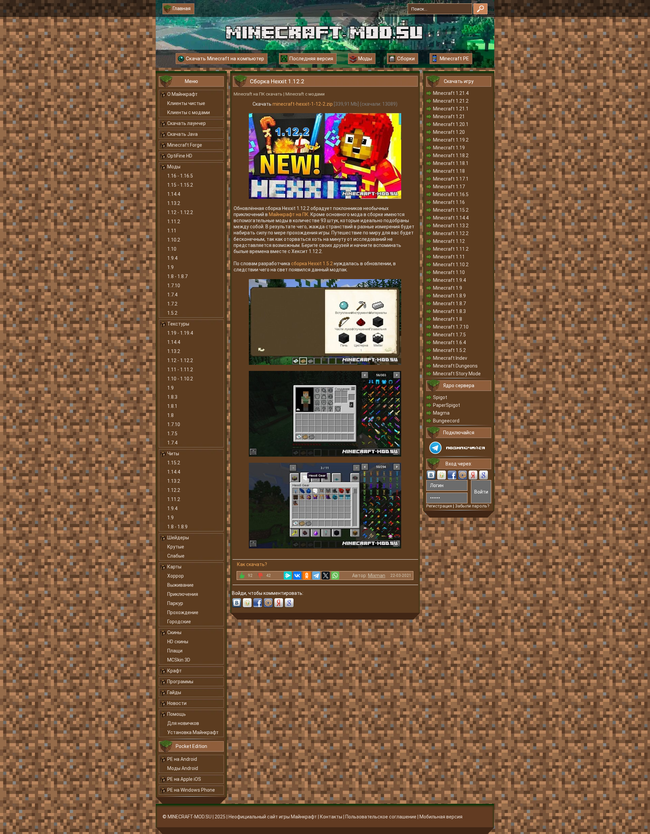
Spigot (440, 397)
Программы (180, 681)
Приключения (182, 594)
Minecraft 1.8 (447, 319)
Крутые (175, 546)
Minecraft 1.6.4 (449, 342)
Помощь (176, 714)
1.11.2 (173, 221)
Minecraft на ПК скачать (258, 94)
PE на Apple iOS (184, 779)
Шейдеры (178, 537)
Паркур (175, 603)
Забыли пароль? (472, 505)
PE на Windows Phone (191, 790)
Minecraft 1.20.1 (451, 124)
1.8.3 (172, 397)
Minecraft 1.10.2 (451, 264)
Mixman (376, 575)
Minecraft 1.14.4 (451, 218)
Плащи (174, 650)
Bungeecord (446, 420)
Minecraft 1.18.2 (451, 155)
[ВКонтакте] (297, 575)
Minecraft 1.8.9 (449, 295)
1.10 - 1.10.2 (180, 378)
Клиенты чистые (186, 103)
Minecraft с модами (305, 94)
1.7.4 (172, 294)
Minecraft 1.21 (449, 116)
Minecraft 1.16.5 (451, 194)
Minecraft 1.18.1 (451, 163)
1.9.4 (172, 258)
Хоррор (175, 576)
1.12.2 (173, 490)
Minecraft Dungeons (455, 366)
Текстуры (178, 324)
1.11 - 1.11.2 (180, 369)
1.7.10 (173, 285)
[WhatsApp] (335, 575)
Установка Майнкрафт (193, 732)
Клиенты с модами (188, 112)
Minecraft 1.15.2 (451, 210)
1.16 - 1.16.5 (180, 176)
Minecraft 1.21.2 (451, 101)
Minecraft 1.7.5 (449, 334)
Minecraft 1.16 (449, 202)
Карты (174, 566)
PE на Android (182, 759)
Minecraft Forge (184, 145)
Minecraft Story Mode (457, 373)
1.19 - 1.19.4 (180, 333)
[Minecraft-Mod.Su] (324, 32)
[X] (326, 575)
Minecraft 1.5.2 (449, 350)
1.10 (171, 249)
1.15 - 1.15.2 (180, 185)
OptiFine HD (179, 156)
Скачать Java (182, 134)
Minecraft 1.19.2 (451, 140)
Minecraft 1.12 (449, 241)
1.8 (170, 415)
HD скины (177, 641)
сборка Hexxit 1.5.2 (312, 263)
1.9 (170, 267)
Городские (179, 621)
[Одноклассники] (307, 575)
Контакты (331, 816)
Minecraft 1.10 (449, 272)
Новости (177, 703)
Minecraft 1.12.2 (451, 233)
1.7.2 (172, 304)
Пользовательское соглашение (380, 816)
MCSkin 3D (178, 660)
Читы (173, 453)
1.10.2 (173, 240)
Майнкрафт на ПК (288, 214)
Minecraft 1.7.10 (451, 327)
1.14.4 (173, 194)
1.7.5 (172, 433)
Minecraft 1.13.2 (451, 225)
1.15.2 (173, 462)
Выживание (180, 585)
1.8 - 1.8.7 (177, 276)
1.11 (171, 230)
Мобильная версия (440, 816)
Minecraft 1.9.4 (449, 280)
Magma (441, 413)
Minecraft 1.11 (449, 256)
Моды (173, 166)
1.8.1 (172, 406)
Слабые (176, 556)
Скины (174, 632)
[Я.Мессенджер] (288, 575)
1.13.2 (173, 203)
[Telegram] (316, 575)
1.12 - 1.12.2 (180, 212)
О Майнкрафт (182, 94)
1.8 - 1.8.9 (177, 526)
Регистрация (439, 505)
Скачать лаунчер (186, 123)
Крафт (174, 670)
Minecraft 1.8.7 (449, 303)
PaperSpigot (446, 405)
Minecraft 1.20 (449, 132)
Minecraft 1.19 (449, 147)
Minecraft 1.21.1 (451, 108)
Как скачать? (252, 564)
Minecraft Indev (450, 358)
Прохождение (182, 612)
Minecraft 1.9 (447, 288)
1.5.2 (172, 313)
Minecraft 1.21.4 (451, 93)
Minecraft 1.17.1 (451, 179)
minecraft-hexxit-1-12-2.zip (303, 104)
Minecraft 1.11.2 (451, 249)
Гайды (174, 692)
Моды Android (182, 768)
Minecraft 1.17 (449, 186)
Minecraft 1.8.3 (449, 311)
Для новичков (183, 723)
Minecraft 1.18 (449, 171)
